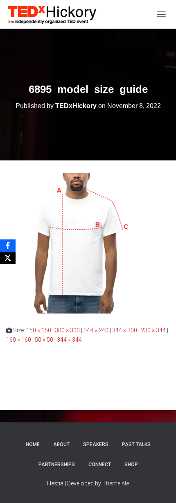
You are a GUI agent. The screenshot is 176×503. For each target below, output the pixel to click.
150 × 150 (38, 330)
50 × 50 (44, 339)
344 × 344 (69, 339)
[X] (8, 258)
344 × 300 (124, 330)
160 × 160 (18, 339)
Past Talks (136, 444)
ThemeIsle (115, 483)
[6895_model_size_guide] (76, 242)
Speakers (95, 444)
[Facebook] (8, 245)
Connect (99, 464)
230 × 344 (153, 330)
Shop (131, 464)
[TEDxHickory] (55, 14)
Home (33, 444)
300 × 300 (67, 330)
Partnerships (56, 464)
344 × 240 (95, 330)
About (61, 444)
